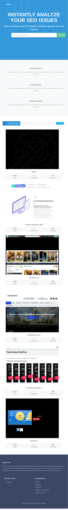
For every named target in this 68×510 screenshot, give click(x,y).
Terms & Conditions (42, 490)
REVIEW (61, 35)
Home (37, 482)
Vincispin (38, 485)
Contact (38, 487)
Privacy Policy (40, 493)
